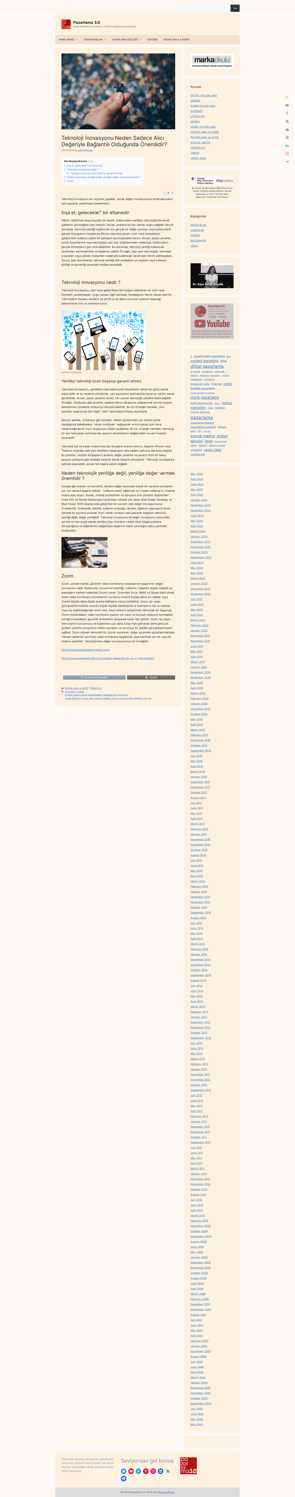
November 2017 (200, 787)
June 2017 (197, 808)
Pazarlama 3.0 (86, 22)
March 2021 (198, 661)
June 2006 (197, 1367)
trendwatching (220, 441)
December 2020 (200, 672)
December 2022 (200, 588)
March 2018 (198, 771)
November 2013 (200, 1027)
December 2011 (200, 1126)
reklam (221, 427)
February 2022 (199, 625)
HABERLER (197, 230)
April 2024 (197, 526)
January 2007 (199, 1346)
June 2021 (197, 646)
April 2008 (197, 1288)
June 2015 (197, 928)
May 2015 (197, 933)
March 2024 (198, 531)
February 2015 (199, 949)
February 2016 (199, 886)
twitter (194, 445)
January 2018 (199, 776)
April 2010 (197, 1210)
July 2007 (197, 1320)
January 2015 (199, 954)
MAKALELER (198, 225)
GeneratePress (166, 1492)
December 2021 (200, 635)
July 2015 (196, 923)
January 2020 (199, 703)
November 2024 (201, 510)
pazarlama (70, 691)
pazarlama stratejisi (203, 427)
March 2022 (198, 620)
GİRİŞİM (195, 100)
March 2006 (198, 1377)
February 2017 (199, 829)
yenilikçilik (198, 454)
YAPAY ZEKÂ (198, 158)
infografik (226, 376)
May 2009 (197, 1252)
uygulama (196, 449)
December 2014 (200, 959)
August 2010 (198, 1194)
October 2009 (199, 1231)
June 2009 (197, 1246)
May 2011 (196, 1158)
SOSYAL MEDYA (200, 142)
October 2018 (199, 745)
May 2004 (197, 1419)
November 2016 (200, 844)
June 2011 (197, 1152)
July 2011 (196, 1147)
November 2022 (200, 594)
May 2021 (197, 651)
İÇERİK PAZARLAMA (203, 106)
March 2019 (198, 729)
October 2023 (199, 552)
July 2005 (197, 1408)
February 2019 (199, 735)
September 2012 (201, 1090)
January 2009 (199, 1257)
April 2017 (197, 818)
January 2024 (199, 536)
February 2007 (200, 1340)
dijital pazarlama (207, 366)
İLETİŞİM (152, 39)
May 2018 (197, 761)
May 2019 (197, 719)
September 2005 (201, 1403)
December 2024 (200, 505)
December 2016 (200, 839)
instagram (209, 379)
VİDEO (194, 245)
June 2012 (197, 1100)
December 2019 (200, 708)
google (194, 375)
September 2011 (201, 1142)
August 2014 (198, 980)
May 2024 (197, 520)
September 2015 (201, 912)
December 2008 (200, 1262)
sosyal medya (203, 436)
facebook (207, 371)
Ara (184, 3)
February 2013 (199, 1064)
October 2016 (199, 850)
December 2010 (200, 1179)
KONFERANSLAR (93, 39)
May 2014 (197, 996)
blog (228, 356)
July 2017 (196, 802)
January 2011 (199, 1173)
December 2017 (200, 782)
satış (193, 431)
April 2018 (197, 766)
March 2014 (198, 1006)
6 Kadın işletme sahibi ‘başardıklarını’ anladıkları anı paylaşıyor (96, 695)
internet (216, 384)
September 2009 (201, 1236)
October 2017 (199, 792)
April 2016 (197, 876)
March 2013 (198, 1058)
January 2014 (199, 1017)
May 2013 (197, 1053)
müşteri (220, 408)
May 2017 (197, 813)
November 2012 (200, 1079)
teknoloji (197, 441)
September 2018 (201, 750)
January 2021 (199, 667)
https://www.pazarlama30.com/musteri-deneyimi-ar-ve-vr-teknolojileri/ (107, 658)
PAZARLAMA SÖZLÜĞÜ (125, 39)
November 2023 (201, 547)
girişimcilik (219, 371)
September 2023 (201, 557)
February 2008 (200, 1299)
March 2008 (198, 1293)
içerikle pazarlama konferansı (202, 393)
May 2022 (197, 609)
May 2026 (197, 473)
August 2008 (198, 1278)
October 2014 (199, 970)
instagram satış (200, 384)
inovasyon (196, 379)
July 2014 (196, 985)
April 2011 (197, 1163)
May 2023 (197, 567)
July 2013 (196, 1043)
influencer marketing (210, 375)
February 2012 (199, 1116)
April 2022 (197, 614)
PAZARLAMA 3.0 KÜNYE (176, 39)
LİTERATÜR (198, 116)
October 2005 (199, 1398)
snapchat (206, 431)
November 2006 (201, 1351)
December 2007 (200, 1304)
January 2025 (199, 500)
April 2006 (197, 1372)
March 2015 (198, 944)
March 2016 (198, 881)
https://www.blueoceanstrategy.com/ (85, 649)
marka (227, 403)
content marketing (204, 361)
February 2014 (199, 1011)
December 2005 (200, 1387)
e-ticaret (196, 371)
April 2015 (197, 938)
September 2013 (201, 1038)
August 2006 (199, 1356)
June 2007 (197, 1325)
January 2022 (199, 630)
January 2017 (199, 834)
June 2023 (197, 562)
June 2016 (197, 865)
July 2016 (196, 860)
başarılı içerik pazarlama (209, 356)
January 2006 (199, 1382)
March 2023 (198, 578)
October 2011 (199, 1137)
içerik (227, 384)
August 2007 (198, 1314)
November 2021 (200, 641)
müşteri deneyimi (200, 412)
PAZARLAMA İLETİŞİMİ (205, 132)
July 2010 (196, 1199)
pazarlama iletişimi (202, 422)
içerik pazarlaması (202, 403)
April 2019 (197, 724)
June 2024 (197, 515)
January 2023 (199, 583)
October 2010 (199, 1189)
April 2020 (197, 688)
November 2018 (200, 740)
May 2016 (197, 870)
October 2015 (199, 907)
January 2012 (199, 1121)
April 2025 (197, 494)
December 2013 (200, 1022)
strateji (80, 691)
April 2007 (197, 1335)
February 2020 (200, 698)
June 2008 (197, 1283)
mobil (210, 407)
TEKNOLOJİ (96, 688)
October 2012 (199, 1085)
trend (208, 441)
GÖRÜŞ (195, 235)
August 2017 (198, 797)
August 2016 (198, 855)
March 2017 (198, 823)
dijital (223, 361)
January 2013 (199, 1069)
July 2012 (196, 1095)
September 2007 (201, 1309)
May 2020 (197, 682)
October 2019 (199, 714)
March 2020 (198, 693)
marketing (198, 408)
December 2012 (200, 1074)
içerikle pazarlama (203, 388)
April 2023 (197, 573)
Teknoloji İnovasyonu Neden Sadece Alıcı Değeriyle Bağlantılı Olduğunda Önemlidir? (114, 141)
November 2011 (200, 1132)
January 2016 (199, 891)
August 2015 (198, 917)
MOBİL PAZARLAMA (203, 126)
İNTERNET (197, 111)
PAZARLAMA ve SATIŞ (76, 688)
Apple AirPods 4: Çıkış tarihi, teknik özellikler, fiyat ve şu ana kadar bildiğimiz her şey (108, 698)
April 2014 (197, 1001)
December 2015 (200, 897)
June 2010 (197, 1205)
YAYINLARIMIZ (66, 39)
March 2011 (198, 1168)
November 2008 (201, 1267)
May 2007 (197, 1330)
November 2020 (201, 677)
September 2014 (201, 975)
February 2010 (199, 1220)
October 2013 (199, 1032)
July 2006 (197, 1361)
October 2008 (199, 1273)
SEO (199, 431)
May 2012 (197, 1105)
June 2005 (197, 1414)
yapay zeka (212, 450)
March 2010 (198, 1215)
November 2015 (200, 902)
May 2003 (197, 1424)
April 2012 (197, 1111)
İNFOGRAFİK (198, 240)
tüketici (203, 445)
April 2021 (197, 656)
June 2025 (197, 484)
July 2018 (196, 755)
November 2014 (200, 964)
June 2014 (197, 991)
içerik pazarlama (205, 397)
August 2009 (199, 1241)
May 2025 (197, 489)
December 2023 (200, 541)
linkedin (217, 403)
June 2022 (197, 604)
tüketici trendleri (217, 445)
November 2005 (201, 1393)
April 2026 (197, 479)
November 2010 (200, 1184)
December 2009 (201, 1226)
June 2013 (197, 1048)
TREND (195, 153)
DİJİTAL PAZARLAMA (204, 95)
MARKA (195, 121)
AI (191, 356)
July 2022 (197, 599)
